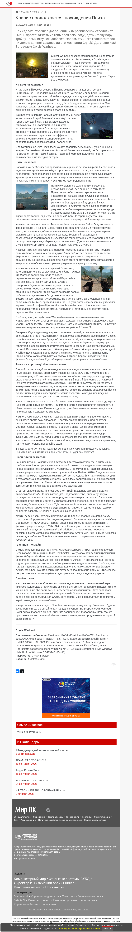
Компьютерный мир (30, 879)
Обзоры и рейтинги (76, 3)
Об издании (39, 817)
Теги (16, 820)
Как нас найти (73, 817)
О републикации (102, 817)
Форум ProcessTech (27, 770)
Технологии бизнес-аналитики (81, 896)
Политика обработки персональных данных (60, 820)
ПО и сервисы (91, 3)
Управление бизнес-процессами (35, 904)
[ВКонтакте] (17, 671)
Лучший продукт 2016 (28, 732)
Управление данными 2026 (32, 780)
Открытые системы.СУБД (69, 879)
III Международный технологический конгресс (43, 750)
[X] (22, 671)
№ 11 (43, 12)
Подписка (49, 3)
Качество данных (39, 900)
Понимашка (54, 887)
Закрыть (107, 928)
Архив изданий (28, 820)
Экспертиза (38, 3)
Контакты (87, 817)
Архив (65, 3)
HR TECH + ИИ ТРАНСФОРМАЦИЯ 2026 (40, 790)
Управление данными (45, 896)
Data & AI (19, 900)
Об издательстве (22, 817)
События (29, 3)
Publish (68, 883)
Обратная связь (55, 817)
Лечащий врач (49, 883)
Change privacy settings (95, 820)
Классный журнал (28, 887)
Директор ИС (24, 883)
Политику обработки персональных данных (79, 928)
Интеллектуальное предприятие (74, 900)
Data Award (21, 896)
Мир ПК (25, 12)
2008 (35, 12)
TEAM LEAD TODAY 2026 (31, 760)
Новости (20, 3)
